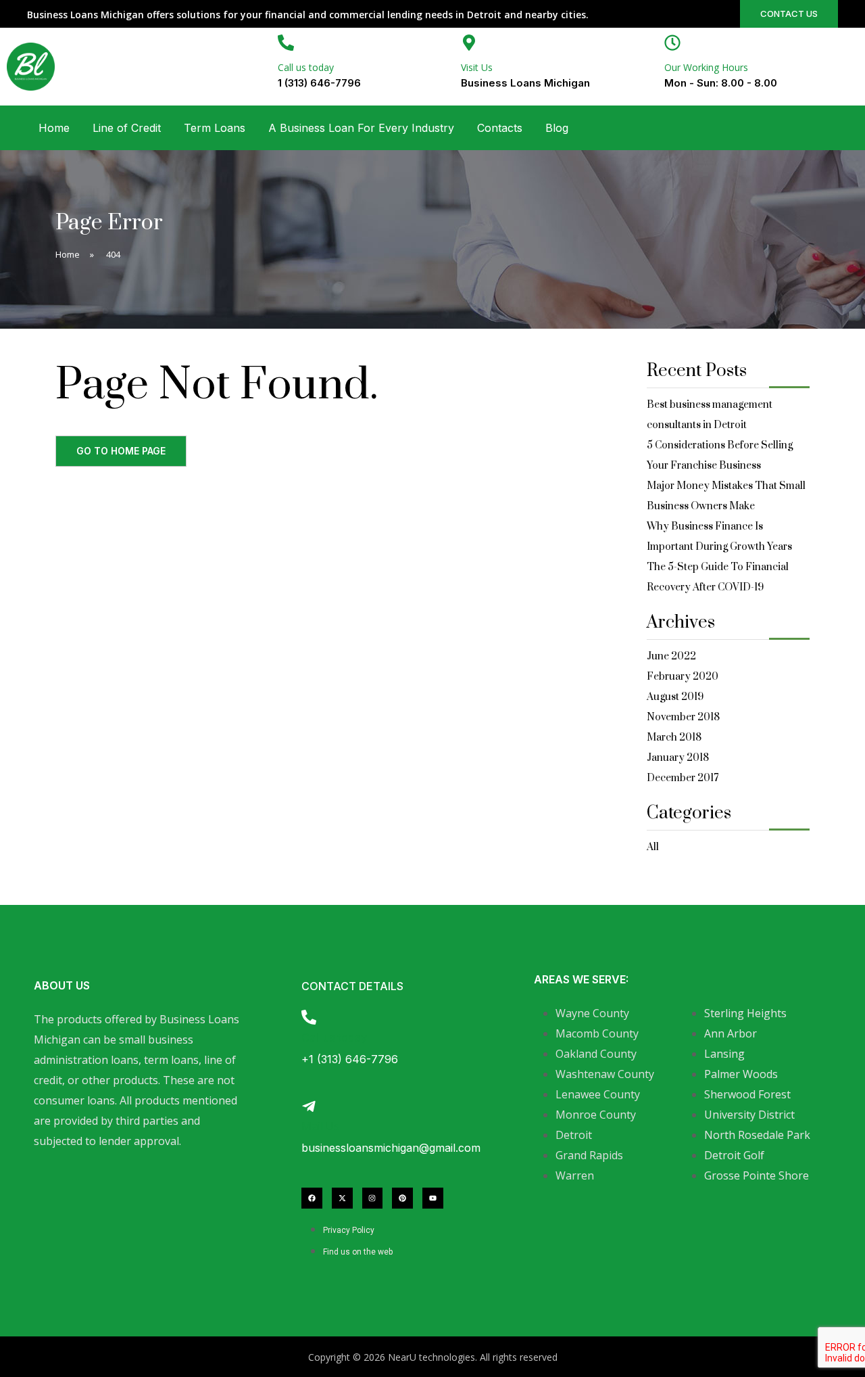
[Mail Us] (308, 1106)
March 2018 (674, 737)
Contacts (499, 128)
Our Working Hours (706, 67)
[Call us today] (286, 42)
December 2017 (682, 778)
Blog (556, 128)
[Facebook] (311, 1198)
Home (54, 128)
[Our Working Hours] (672, 42)
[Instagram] (372, 1198)
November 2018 (683, 717)
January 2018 (678, 757)
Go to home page (121, 451)
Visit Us (477, 67)
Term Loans (214, 128)
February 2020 (682, 676)
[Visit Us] (469, 42)
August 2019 (675, 697)
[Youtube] (432, 1198)
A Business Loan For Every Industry (361, 128)
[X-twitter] (342, 1198)
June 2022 (671, 656)
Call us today (306, 67)
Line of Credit (127, 128)
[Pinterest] (402, 1198)
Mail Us (320, 1126)
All (653, 847)
